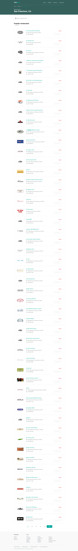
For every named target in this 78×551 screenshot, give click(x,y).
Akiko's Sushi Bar (30, 140)
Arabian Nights (30, 318)
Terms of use (17, 546)
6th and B (28, 50)
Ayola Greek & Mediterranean (34, 398)
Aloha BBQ (29, 219)
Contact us (61, 2)
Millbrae (27, 540)
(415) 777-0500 (30, 232)
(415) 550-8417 (30, 292)
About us (55, 2)
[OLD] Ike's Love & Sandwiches (34, 80)
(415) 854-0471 (30, 113)
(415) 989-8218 (30, 143)
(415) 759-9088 (30, 93)
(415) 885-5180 (30, 302)
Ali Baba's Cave (30, 189)
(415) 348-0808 (30, 391)
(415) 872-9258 (30, 510)
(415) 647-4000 (30, 471)
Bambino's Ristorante (31, 477)
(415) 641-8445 (30, 153)
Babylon (28, 417)
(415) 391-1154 (30, 401)
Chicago (50, 536)
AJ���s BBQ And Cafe (33, 130)
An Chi (28, 259)
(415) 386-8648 (30, 332)
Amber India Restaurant (32, 229)
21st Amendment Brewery (33, 30)
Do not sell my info (43, 546)
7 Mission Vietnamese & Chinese (34, 60)
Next (49, 526)
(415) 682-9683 (30, 381)
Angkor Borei (29, 288)
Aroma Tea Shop (30, 348)
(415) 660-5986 (30, 421)
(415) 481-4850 (30, 312)
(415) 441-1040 (30, 173)
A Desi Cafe (29, 90)
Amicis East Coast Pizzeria (33, 239)
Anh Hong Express (31, 298)
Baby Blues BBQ (30, 408)
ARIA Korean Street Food (32, 338)
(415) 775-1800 (30, 103)
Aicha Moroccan (30, 120)
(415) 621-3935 (30, 183)
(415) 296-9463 (30, 203)
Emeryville (28, 539)
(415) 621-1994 (30, 272)
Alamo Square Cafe (31, 159)
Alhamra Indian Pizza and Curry (34, 179)
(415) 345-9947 (30, 123)
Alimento (28, 199)
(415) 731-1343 (30, 481)
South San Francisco (52, 540)
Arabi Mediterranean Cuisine (33, 308)
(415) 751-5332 (30, 431)
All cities (49, 2)
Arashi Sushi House (31, 328)
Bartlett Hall (29, 517)
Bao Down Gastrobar (31, 507)
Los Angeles (28, 538)
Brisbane (50, 539)
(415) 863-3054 (30, 193)
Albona (28, 169)
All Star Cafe (29, 209)
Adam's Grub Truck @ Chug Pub (34, 110)
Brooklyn (39, 536)
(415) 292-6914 (30, 342)
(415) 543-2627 (30, 282)
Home (44, 2)
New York (28, 536)
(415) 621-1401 (30, 451)
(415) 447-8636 (30, 163)
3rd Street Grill (30, 40)
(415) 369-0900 (30, 34)
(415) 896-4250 (30, 411)
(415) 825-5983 (30, 133)
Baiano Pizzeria (30, 447)
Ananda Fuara (29, 269)
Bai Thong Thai (30, 437)
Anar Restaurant (30, 279)
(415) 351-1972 (30, 84)
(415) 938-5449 (30, 461)
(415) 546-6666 (30, 242)
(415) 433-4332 (30, 520)
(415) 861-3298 (30, 64)
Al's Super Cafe (30, 150)
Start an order (57, 34)
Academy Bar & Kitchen (32, 100)
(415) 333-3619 (30, 222)
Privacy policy (25, 546)
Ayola (27, 388)
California (19, 6)
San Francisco (40, 538)
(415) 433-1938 (30, 74)
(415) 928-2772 (30, 500)
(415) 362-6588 (30, 361)
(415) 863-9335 (30, 441)
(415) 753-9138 (30, 54)
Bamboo (28, 487)
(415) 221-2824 (30, 252)
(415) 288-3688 (30, 371)
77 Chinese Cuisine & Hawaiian (34, 70)
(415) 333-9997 (30, 262)
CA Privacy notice (33, 546)
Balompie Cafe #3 (30, 467)
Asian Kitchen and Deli (32, 378)
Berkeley (39, 539)
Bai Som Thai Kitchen (31, 427)
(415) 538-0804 (30, 44)
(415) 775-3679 (30, 490)
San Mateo (39, 540)
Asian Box (28, 368)
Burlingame (51, 538)
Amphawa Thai (30, 249)
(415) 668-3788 (30, 351)
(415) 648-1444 (30, 322)
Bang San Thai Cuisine (32, 497)
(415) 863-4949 (30, 213)
